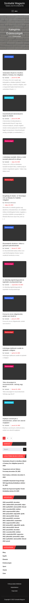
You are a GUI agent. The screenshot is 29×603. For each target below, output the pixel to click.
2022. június (13, 536)
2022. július (6, 536)
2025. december (15, 502)
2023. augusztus (8, 523)
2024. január (6, 518)
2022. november (7, 532)
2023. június (6, 525)
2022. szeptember (8, 534)
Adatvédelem (14, 587)
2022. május (20, 536)
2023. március (7, 527)
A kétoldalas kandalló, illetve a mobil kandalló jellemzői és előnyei (14, 158)
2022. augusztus (18, 534)
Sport (4, 566)
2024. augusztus (8, 511)
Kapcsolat (14, 591)
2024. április (20, 513)
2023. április (20, 525)
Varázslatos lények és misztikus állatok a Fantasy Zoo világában (13, 74)
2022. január (6, 541)
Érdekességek (9, 56)
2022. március (14, 539)
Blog (4, 552)
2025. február (22, 507)
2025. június (14, 504)
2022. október (16, 532)
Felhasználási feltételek (14, 584)
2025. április (6, 507)
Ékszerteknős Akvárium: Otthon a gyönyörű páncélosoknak (13, 244)
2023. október (7, 520)
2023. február (15, 527)
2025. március (14, 507)
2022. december (15, 529)
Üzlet (4, 573)
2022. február (22, 539)
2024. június (6, 513)
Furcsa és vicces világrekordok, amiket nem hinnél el (13, 315)
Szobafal (7, 77)
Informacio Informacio (10, 202)
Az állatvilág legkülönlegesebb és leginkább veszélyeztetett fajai (13, 281)
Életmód (5, 559)
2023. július (16, 523)
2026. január (6, 502)
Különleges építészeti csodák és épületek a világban (13, 349)
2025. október (7, 504)
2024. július (16, 511)
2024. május (13, 513)
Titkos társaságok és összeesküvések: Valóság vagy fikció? (13, 384)
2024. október (16, 509)
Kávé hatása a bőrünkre (10, 475)
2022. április (6, 539)
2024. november (7, 509)
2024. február (15, 516)
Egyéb (5, 556)
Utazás (5, 570)
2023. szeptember (16, 520)
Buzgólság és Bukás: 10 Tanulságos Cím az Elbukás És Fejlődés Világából (14, 198)
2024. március (7, 516)
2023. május (13, 525)
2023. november (15, 518)
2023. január (6, 529)
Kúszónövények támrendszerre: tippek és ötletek (13, 115)
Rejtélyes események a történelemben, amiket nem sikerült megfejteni (14, 421)
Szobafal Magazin (14, 3)
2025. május (22, 504)
